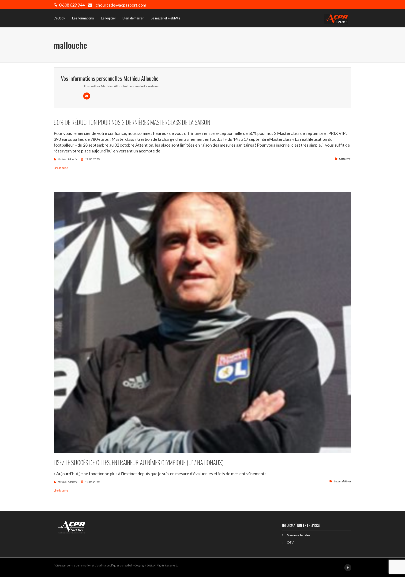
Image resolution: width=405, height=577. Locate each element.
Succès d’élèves (342, 481)
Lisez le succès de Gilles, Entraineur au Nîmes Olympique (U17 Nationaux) (139, 462)
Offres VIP (345, 158)
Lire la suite (61, 168)
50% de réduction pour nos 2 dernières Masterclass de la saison (132, 122)
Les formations (83, 18)
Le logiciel (108, 18)
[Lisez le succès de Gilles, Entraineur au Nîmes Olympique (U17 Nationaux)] (202, 322)
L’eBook (59, 18)
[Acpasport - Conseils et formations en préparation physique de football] (335, 18)
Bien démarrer (133, 18)
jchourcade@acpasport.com (120, 4)
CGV (290, 542)
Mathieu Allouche (68, 159)
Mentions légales (298, 535)
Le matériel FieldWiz (165, 18)
